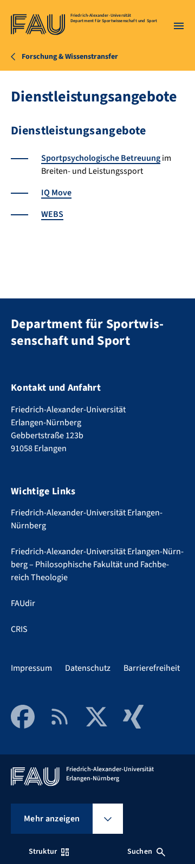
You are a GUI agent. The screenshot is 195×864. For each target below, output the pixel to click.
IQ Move (56, 193)
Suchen (139, 851)
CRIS (19, 629)
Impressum (31, 668)
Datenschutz (87, 668)
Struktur (43, 851)
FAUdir (23, 603)
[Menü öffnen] (179, 26)
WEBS (52, 214)
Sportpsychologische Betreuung (100, 158)
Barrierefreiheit (151, 668)
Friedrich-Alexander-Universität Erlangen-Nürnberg (86, 519)
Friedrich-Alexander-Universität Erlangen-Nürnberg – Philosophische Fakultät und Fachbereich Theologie (97, 564)
